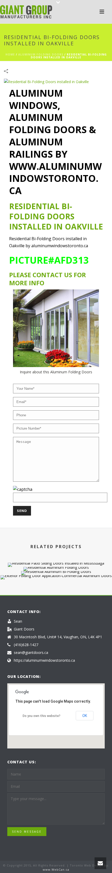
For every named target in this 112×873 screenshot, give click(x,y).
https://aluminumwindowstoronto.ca (44, 660)
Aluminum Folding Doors (40, 54)
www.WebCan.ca (56, 869)
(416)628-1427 (26, 644)
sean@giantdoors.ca (31, 652)
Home (10, 54)
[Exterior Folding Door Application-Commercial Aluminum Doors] (56, 593)
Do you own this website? (41, 716)
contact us (52, 274)
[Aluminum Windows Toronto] (26, 11)
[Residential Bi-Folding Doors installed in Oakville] (46, 81)
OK (84, 716)
